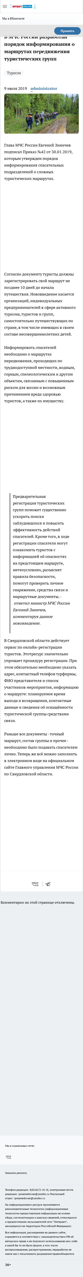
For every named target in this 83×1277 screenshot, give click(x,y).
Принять (67, 31)
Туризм (14, 72)
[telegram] (49, 884)
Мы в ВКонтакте (13, 18)
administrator (44, 88)
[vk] (35, 884)
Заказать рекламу (16, 1172)
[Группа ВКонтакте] (8, 1157)
